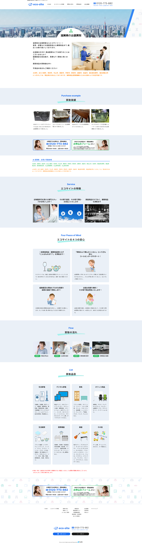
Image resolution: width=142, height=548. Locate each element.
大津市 (34, 163)
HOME (49, 4)
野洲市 (74, 163)
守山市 (60, 163)
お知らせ (86, 512)
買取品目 (78, 4)
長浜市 (43, 163)
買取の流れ (70, 4)
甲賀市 (69, 163)
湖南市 (79, 163)
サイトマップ (94, 508)
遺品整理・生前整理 (76, 514)
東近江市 (89, 163)
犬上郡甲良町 (57, 165)
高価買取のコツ (76, 510)
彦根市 (38, 163)
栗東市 (64, 163)
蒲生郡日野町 (100, 163)
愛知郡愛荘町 (40, 165)
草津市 (55, 163)
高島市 (83, 163)
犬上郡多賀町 (65, 165)
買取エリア (65, 510)
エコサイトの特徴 (59, 4)
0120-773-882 (104, 3)
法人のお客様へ (76, 516)
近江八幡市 (49, 163)
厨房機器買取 (77, 512)
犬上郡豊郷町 (48, 165)
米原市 (94, 163)
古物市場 (86, 510)
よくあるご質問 (65, 512)
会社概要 (86, 4)
